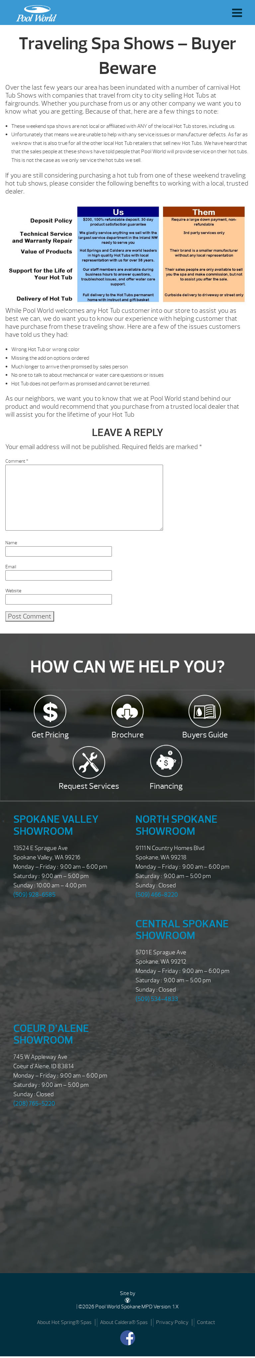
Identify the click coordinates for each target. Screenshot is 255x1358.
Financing (166, 786)
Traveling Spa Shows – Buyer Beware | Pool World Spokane (34, 12)
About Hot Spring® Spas (64, 1322)
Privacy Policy (172, 1322)
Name (11, 543)
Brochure (128, 735)
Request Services (89, 786)
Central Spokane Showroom (182, 929)
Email (10, 567)
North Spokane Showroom (176, 825)
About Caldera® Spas (124, 1322)
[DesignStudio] (127, 1300)
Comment (16, 461)
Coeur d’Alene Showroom (51, 1034)
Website (13, 591)
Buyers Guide (205, 735)
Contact (206, 1322)
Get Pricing (50, 735)
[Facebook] (127, 1337)
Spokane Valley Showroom (56, 825)
